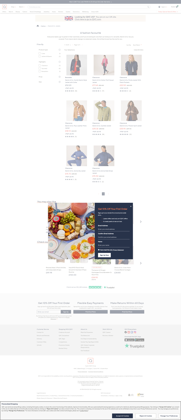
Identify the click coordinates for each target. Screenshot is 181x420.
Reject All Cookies (146, 416)
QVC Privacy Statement (117, 250)
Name (100, 241)
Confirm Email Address (106, 233)
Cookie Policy (84, 410)
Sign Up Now (104, 255)
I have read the (112, 250)
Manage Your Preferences (169, 416)
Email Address (103, 225)
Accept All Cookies (122, 416)
